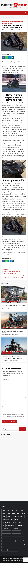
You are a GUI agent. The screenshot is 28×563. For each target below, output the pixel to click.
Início (2, 17)
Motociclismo (5, 541)
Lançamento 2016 (16, 528)
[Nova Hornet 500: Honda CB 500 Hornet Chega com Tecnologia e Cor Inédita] (14, 294)
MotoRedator (6, 29)
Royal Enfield (5, 547)
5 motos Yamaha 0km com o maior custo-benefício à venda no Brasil (12, 357)
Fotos (16, 519)
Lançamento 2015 (6, 528)
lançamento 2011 (10, 525)
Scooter (13, 547)
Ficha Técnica (5, 519)
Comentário (6, 379)
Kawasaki (20, 522)
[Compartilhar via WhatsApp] (6, 57)
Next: (15, 276)
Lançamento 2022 (6, 537)
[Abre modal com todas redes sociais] (12, 57)
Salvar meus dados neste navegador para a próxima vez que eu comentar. (13, 415)
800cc (3, 513)
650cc (22, 510)
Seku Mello (5, 308)
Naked (17, 541)
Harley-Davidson (6, 522)
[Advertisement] (14, 455)
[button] (2, 12)
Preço (24, 544)
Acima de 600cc (9, 17)
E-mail (17, 400)
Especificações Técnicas (18, 516)
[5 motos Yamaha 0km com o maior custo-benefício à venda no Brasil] (14, 346)
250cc (13, 510)
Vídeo (9, 550)
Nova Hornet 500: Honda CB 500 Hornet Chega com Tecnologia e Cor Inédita (13, 306)
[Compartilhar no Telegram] (9, 57)
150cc (8, 510)
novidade (4, 544)
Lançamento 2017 (6, 531)
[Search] (25, 12)
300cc (17, 510)
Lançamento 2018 (16, 531)
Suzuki (18, 547)
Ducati (8, 516)
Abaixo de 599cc (6, 327)
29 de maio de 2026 (14, 360)
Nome (4, 400)
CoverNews (13, 560)
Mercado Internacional (18, 537)
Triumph (9, 23)
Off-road (18, 544)
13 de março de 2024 (15, 29)
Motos (17, 21)
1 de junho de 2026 (13, 308)
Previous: (12, 271)
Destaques (12, 21)
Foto (12, 519)
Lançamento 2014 (20, 525)
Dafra (3, 516)
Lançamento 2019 (6, 534)
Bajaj (13, 513)
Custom (23, 513)
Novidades (5, 23)
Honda (14, 522)
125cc (3, 510)
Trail (23, 547)
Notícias (21, 21)
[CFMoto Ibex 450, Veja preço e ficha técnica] (14, 320)
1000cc (8, 513)
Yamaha (9, 353)
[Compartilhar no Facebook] (3, 57)
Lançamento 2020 (16, 534)
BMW (18, 513)
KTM (3, 525)
